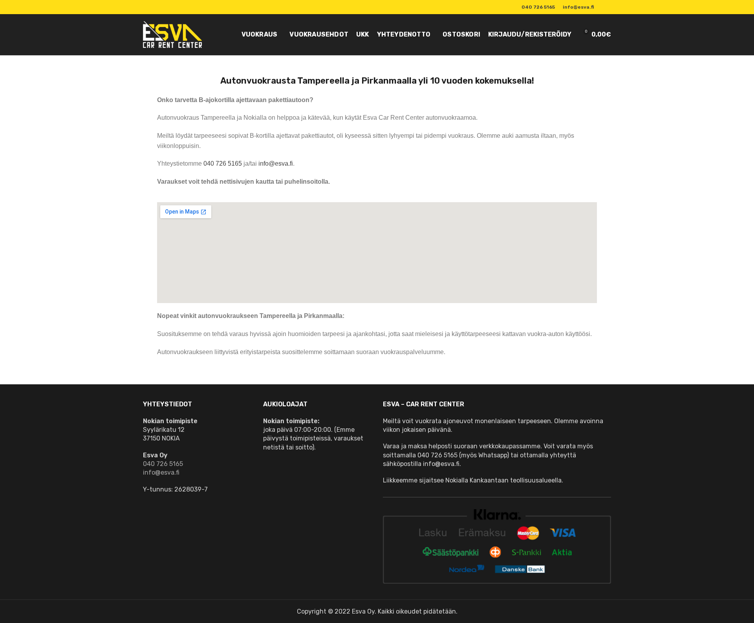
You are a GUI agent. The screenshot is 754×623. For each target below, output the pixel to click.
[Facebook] (606, 7)
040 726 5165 (222, 163)
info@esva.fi (275, 163)
